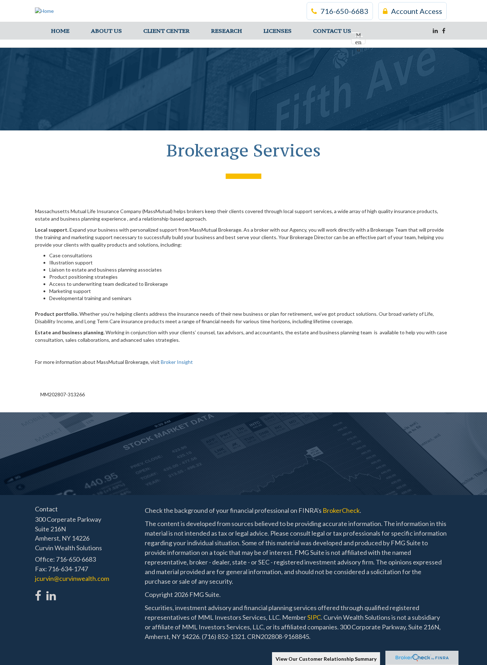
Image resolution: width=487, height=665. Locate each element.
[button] (106, 31)
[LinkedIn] (435, 31)
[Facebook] (444, 31)
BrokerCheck (341, 510)
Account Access (416, 11)
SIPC (314, 617)
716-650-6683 (344, 11)
